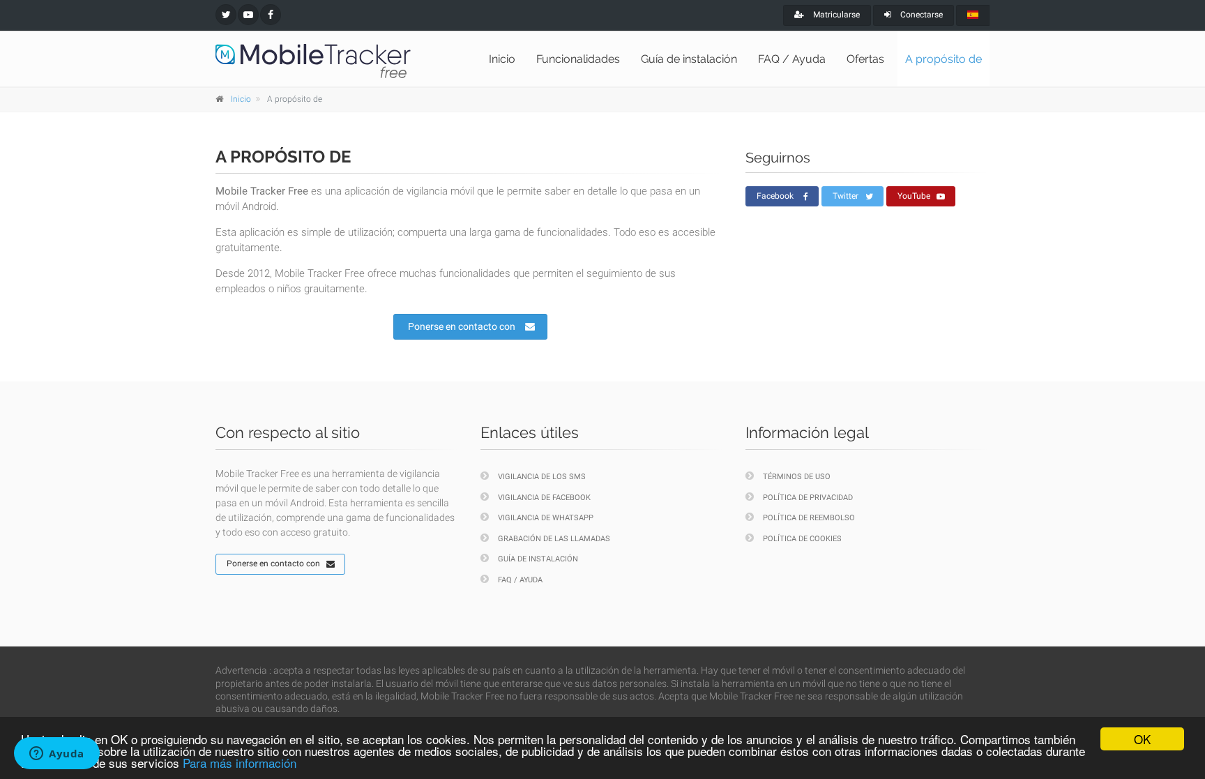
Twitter (845, 196)
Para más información (239, 762)
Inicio (502, 59)
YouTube (913, 196)
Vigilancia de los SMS (542, 476)
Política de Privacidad (808, 497)
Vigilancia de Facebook (544, 497)
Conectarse (920, 15)
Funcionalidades (578, 59)
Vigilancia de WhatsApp (545, 517)
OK (1142, 739)
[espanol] (973, 15)
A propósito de (943, 59)
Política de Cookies (802, 538)
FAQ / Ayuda (792, 59)
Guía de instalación (689, 59)
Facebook (775, 196)
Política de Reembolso (809, 517)
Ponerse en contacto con (461, 326)
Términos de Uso (797, 476)
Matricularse (835, 15)
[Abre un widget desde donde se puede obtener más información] (57, 754)
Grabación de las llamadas (554, 538)
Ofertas (865, 59)
